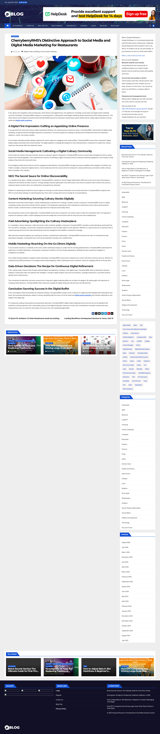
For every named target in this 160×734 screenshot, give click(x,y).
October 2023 (126, 626)
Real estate (43, 26)
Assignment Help (141, 337)
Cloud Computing (128, 217)
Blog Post (59, 704)
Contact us (59, 700)
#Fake (135, 325)
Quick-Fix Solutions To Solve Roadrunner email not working (34, 318)
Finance (124, 236)
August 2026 (126, 542)
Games (132, 361)
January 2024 (126, 611)
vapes (130, 385)
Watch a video (126, 55)
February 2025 (127, 577)
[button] (150, 25)
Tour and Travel (127, 315)
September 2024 (127, 581)
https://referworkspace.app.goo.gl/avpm (134, 109)
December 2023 (127, 616)
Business (11, 340)
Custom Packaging (128, 345)
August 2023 (126, 635)
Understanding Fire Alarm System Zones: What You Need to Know (96, 348)
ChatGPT (125, 207)
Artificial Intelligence (128, 337)
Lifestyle (30, 26)
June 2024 (125, 591)
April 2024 (125, 601)
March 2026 (126, 552)
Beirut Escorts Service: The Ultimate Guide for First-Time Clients (23, 671)
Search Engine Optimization (131, 295)
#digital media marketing (32, 51)
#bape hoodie (126, 325)
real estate (126, 377)
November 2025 (127, 557)
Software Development (28, 340)
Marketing (139, 369)
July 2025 (125, 562)
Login (93, 26)
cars (132, 341)
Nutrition (125, 275)
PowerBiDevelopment (144, 373)
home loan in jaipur (128, 365)
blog (150, 337)
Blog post (115, 26)
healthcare (147, 361)
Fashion (83, 26)
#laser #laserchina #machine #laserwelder (134, 329)
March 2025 (126, 572)
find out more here (139, 55)
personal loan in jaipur (129, 373)
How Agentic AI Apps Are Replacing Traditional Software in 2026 (21, 348)
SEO (133, 377)
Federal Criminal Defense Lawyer (139, 357)
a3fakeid (125, 333)
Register (103, 26)
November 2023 (127, 621)
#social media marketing (48, 51)
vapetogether (138, 385)
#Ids (141, 325)
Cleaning (125, 212)
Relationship (57, 26)
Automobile (17, 26)
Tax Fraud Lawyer (142, 377)
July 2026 (125, 547)
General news (126, 251)
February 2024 (127, 606)
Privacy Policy (61, 709)
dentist (138, 345)
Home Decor (126, 261)
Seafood (124, 290)
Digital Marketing (127, 349)
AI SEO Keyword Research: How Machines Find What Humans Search (131, 713)
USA (124, 385)
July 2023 (125, 640)
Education (125, 226)
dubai (124, 353)
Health (139, 361)
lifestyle (131, 369)
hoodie (139, 365)
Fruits (124, 241)
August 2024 (126, 586)
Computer (17, 340)
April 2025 (125, 567)
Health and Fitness (128, 256)
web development (128, 389)
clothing (147, 341)
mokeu (147, 369)
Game (124, 246)
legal (124, 369)
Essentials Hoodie (142, 353)
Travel (145, 381)
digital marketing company (142, 349)
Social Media (126, 300)
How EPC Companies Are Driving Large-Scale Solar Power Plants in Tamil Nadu (60, 348)
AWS (123, 197)
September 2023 (127, 630)
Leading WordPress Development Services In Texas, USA (88, 318)
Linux (123, 271)
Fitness (125, 361)
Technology (71, 26)
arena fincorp (134, 333)
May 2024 (125, 596)
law (145, 365)
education (132, 353)
